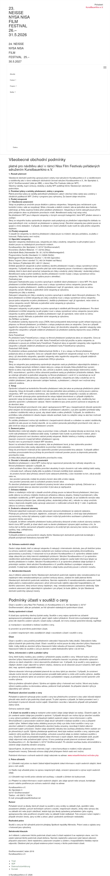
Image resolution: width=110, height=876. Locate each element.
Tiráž (13, 861)
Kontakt (14, 869)
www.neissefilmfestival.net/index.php (83, 755)
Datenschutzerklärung (20, 866)
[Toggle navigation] (105, 67)
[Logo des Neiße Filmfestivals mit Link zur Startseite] (55, 5)
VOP (13, 863)
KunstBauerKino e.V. (94, 7)
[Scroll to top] (104, 870)
